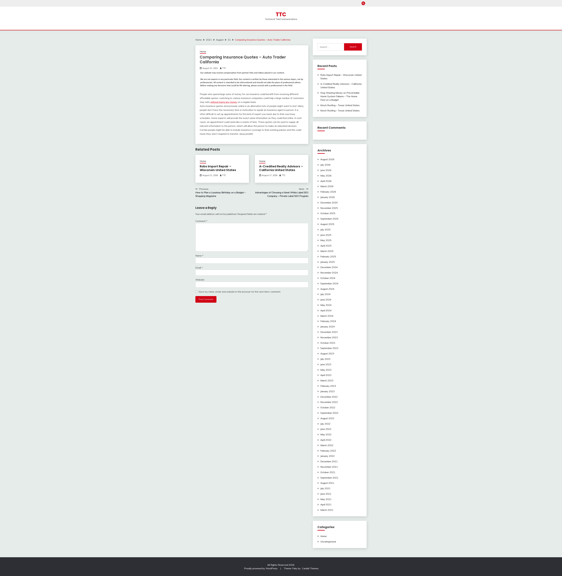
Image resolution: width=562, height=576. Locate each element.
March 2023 (326, 380)
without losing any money (223, 102)
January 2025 (327, 261)
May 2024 (325, 305)
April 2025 (325, 245)
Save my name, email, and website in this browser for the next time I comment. (240, 291)
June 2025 (325, 234)
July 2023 (325, 358)
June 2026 (325, 170)
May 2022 (325, 434)
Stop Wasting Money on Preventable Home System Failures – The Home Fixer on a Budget (339, 96)
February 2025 (328, 256)
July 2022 (325, 423)
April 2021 (325, 504)
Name (199, 255)
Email (199, 267)
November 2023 (329, 337)
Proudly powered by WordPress (261, 568)
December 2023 (329, 332)
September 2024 (329, 283)
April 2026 (325, 181)
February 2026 (328, 191)
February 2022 (328, 450)
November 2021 (329, 466)
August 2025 (327, 224)
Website (199, 279)
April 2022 (325, 439)
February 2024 (328, 321)
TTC (281, 14)
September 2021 (329, 477)
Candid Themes (310, 568)
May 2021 (325, 499)
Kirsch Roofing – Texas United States (340, 105)
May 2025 (325, 240)
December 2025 (329, 202)
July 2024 (325, 294)
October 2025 (327, 213)
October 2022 (327, 407)
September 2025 (329, 218)
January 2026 (327, 197)
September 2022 (329, 412)
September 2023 (329, 348)
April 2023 (325, 375)
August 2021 (327, 482)
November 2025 (329, 208)
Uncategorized (328, 541)
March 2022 (326, 445)
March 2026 (326, 186)
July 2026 (325, 164)
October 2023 (327, 342)
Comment (201, 221)
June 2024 (325, 299)
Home (203, 51)
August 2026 (327, 159)
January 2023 (327, 391)
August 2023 (327, 353)
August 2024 (327, 288)
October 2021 (327, 472)
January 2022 (327, 455)
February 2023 (328, 385)
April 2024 (325, 310)
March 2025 (326, 251)
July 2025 (325, 229)
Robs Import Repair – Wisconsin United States (218, 168)
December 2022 (329, 396)
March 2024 (326, 315)
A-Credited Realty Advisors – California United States (281, 168)
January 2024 (327, 326)
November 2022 (329, 402)
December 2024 (329, 267)
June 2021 (325, 493)
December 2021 (329, 461)
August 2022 (327, 418)
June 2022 (325, 429)
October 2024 (327, 278)
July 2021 (325, 488)
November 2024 (329, 272)
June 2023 (325, 364)
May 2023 (325, 369)
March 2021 (326, 509)
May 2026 (325, 175)
